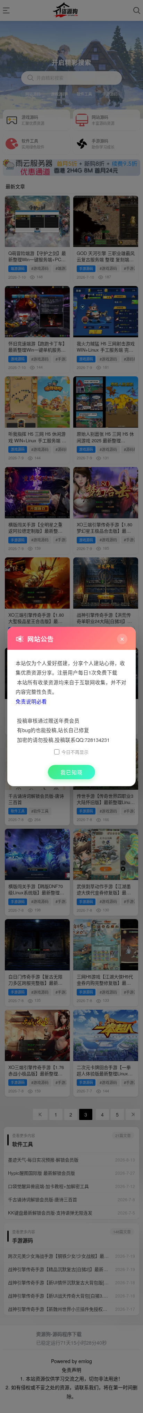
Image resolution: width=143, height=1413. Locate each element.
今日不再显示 (75, 752)
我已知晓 (71, 772)
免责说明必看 (31, 701)
